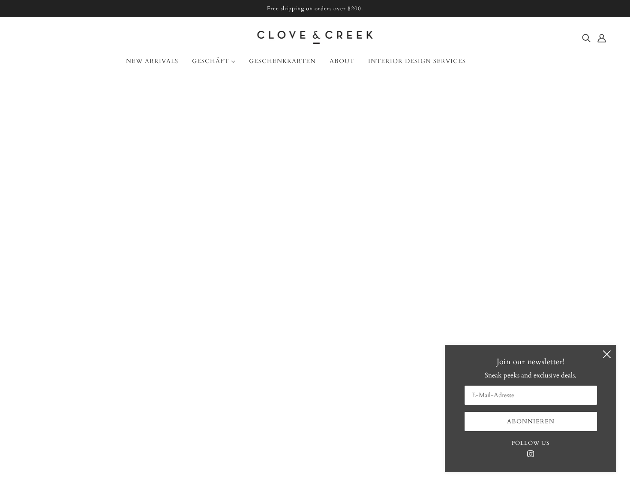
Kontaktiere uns (50, 302)
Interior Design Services (61, 323)
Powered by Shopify (315, 455)
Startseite (286, 179)
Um (33, 292)
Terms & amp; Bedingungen (69, 364)
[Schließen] (607, 354)
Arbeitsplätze (46, 354)
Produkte (332, 189)
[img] (586, 37)
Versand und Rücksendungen (70, 333)
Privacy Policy (48, 374)
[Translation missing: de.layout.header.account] (601, 37)
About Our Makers (55, 312)
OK (590, 322)
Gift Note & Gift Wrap (61, 343)
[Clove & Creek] (315, 41)
